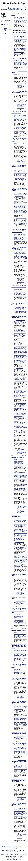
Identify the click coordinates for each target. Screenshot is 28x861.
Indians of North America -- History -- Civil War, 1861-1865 (19, 189)
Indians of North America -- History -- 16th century (18, 140)
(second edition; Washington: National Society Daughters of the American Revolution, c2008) (20, 176)
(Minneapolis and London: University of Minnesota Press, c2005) (20, 488)
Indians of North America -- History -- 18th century (18, 167)
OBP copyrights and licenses (13, 859)
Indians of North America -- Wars (18, 515)
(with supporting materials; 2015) (20, 635)
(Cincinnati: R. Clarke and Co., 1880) (20, 548)
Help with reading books (6, 846)
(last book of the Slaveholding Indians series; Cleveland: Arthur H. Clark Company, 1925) (20, 221)
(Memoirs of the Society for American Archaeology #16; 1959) (20, 50)
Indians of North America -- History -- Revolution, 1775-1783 (18, 248)
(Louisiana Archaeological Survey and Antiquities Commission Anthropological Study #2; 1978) (20, 21)
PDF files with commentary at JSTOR (20, 282)
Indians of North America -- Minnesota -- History (19, 744)
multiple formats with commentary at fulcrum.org (22, 278)
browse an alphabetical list (13, 9)
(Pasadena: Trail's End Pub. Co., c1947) (20, 118)
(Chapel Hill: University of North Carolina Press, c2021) (19, 332)
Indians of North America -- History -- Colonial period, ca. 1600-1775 (18, 231)
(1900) (19, 602)
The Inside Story (23, 854)
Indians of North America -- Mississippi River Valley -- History (18, 780)
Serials (16, 851)
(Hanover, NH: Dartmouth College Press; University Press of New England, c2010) (20, 654)
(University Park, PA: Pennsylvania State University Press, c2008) (20, 476)
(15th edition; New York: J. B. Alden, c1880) (20, 394)
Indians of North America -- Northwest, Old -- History (18, 804)
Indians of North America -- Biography (18, 317)
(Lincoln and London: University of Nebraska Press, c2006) (20, 293)
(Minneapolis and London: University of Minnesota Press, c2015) (20, 750)
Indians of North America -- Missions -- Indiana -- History (19, 761)
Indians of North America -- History (7, 30)
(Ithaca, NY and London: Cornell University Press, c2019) (20, 255)
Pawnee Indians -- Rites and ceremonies (19, 92)
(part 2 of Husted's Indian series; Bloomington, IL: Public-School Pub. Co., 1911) (20, 370)
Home (3, 850)
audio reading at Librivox (20, 162)
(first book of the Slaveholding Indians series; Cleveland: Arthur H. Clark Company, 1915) (20, 207)
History (5, 33)
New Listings (13, 850)
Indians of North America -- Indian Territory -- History (18, 703)
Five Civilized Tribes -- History (17, 304)
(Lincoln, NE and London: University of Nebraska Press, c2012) (20, 238)
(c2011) (20, 671)
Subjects (12, 851)
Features (11, 854)
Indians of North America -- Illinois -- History (18, 679)
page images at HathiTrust (20, 450)
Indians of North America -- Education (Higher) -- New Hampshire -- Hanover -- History (19, 646)
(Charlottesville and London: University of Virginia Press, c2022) (20, 463)
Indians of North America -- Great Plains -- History (18, 666)
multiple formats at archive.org (21, 84)
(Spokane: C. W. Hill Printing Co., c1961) (20, 531)
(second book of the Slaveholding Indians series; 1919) (20, 196)
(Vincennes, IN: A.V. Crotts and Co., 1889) (20, 770)
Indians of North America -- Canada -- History (18, 629)
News (6, 854)
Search (7, 850)
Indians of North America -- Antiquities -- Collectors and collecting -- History (18, 610)
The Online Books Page (14, 3)
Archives (16, 854)
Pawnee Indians (22, 58)
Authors (19, 850)
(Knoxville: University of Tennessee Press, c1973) (20, 309)
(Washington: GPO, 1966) (20, 321)
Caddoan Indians (6, 27)
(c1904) (20, 560)
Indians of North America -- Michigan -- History (18, 732)
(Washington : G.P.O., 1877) (20, 416)
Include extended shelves (14, 8)
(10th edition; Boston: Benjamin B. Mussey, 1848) (20, 130)
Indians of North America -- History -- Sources (18, 286)
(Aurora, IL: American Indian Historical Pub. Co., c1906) (20, 355)
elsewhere (7, 21)
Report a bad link (17, 846)
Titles (24, 850)
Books (2, 854)
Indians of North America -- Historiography (18, 456)
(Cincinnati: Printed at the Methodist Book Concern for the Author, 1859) (20, 427)
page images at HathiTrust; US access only (20, 87)
